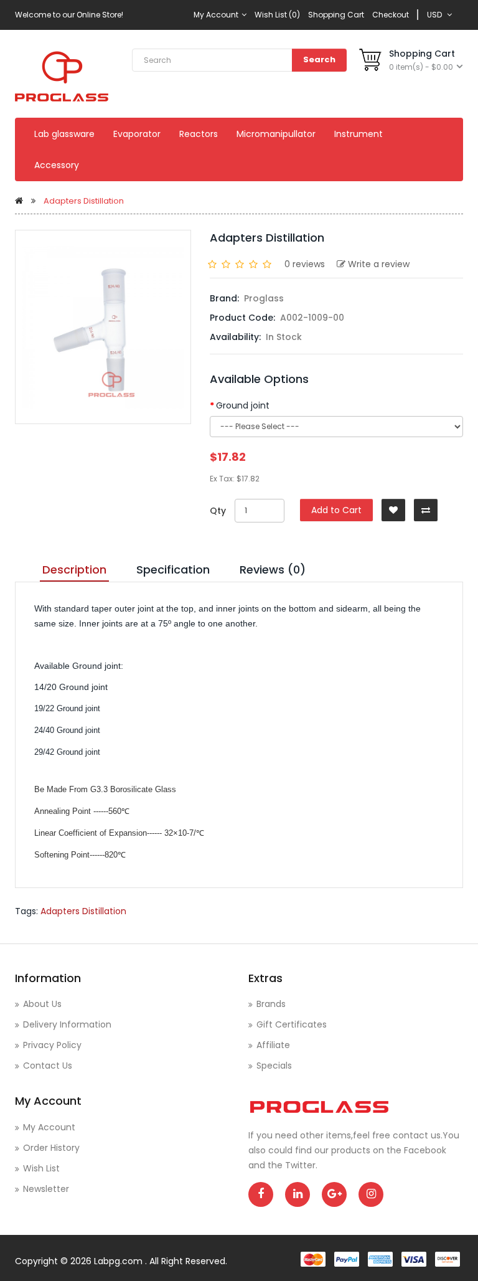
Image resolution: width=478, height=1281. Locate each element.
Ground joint (242, 405)
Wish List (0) (277, 14)
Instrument (358, 134)
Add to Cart (336, 510)
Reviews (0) (273, 569)
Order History (51, 1148)
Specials (274, 1065)
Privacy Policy (52, 1045)
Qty (218, 510)
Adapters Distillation (84, 201)
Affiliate (273, 1045)
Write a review (379, 264)
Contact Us (47, 1065)
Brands (271, 1004)
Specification (173, 569)
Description (74, 569)
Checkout (390, 14)
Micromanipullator (276, 134)
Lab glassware (64, 134)
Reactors (198, 134)
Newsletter (46, 1189)
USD (436, 14)
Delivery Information (67, 1024)
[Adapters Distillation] (103, 327)
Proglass (264, 298)
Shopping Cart (336, 14)
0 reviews (304, 264)
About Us (42, 1004)
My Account (217, 14)
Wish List (41, 1168)
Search (319, 59)
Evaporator (137, 134)
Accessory (56, 165)
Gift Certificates (291, 1024)
